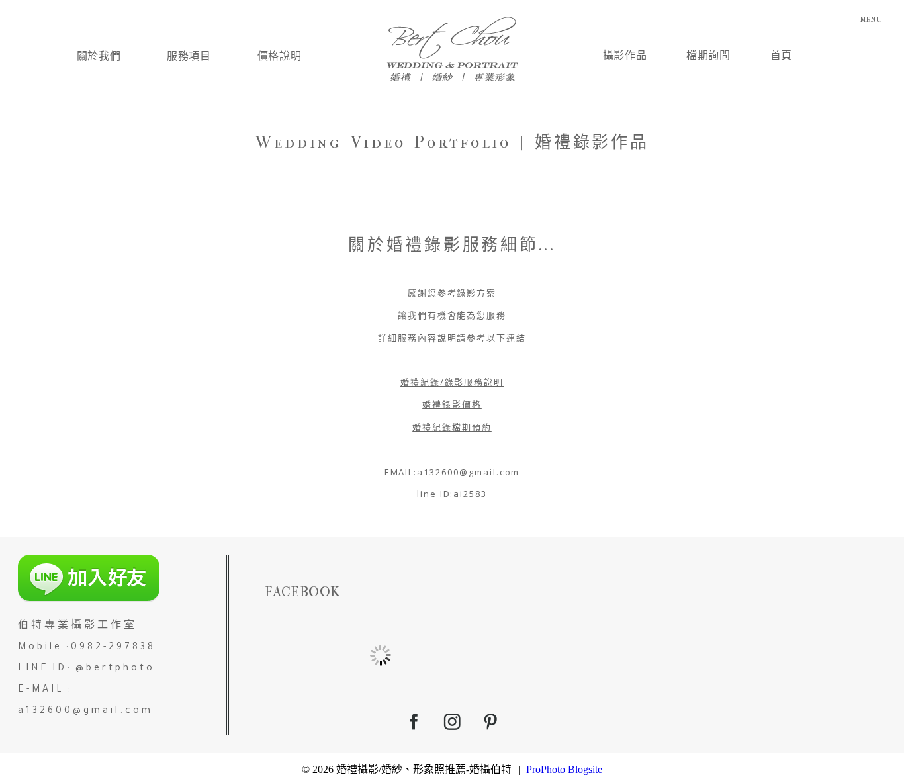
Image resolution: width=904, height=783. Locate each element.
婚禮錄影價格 (452, 404)
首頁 (781, 55)
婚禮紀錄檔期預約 (452, 427)
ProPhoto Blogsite (564, 769)
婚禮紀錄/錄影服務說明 (452, 382)
